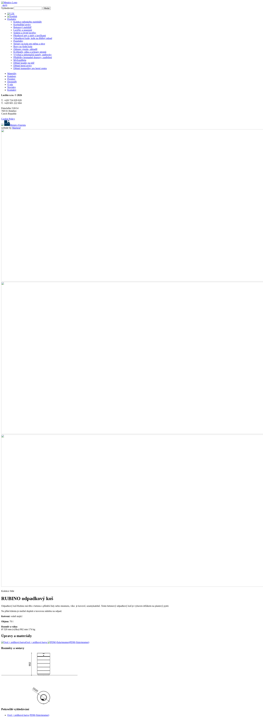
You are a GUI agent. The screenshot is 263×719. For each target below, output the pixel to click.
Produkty (11, 19)
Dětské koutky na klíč (23, 63)
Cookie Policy (8, 119)
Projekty (11, 79)
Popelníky (18, 41)
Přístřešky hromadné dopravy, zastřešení (32, 57)
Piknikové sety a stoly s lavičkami (29, 35)
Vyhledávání (7, 8)
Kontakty (11, 90)
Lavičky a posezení (22, 30)
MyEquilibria (19, 60)
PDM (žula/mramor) (39, 715)
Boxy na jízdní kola (22, 46)
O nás (10, 84)
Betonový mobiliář (22, 27)
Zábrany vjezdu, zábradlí (25, 49)
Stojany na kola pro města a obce (29, 43)
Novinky (11, 87)
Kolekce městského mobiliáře (27, 22)
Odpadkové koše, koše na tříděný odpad (32, 38)
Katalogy (11, 76)
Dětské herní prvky (22, 65)
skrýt (4, 5)
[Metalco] (9, 2)
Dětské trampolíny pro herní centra (30, 68)
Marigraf (16, 128)
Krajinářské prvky (22, 24)
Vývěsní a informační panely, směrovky (32, 54)
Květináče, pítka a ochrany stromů (29, 52)
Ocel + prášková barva (18, 715)
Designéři (12, 81)
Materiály (11, 73)
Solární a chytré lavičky (24, 32)
